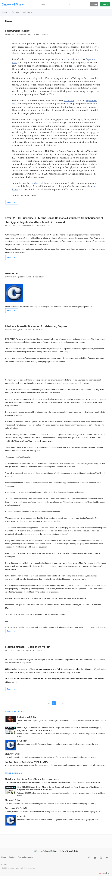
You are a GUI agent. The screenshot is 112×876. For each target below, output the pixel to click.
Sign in (94, 4)
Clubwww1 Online (12, 754)
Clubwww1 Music (13, 4)
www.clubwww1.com (55, 238)
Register (104, 4)
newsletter (11, 273)
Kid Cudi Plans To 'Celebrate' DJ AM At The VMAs (26, 762)
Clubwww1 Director (26, 34)
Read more (12, 202)
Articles (27, 12)
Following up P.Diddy (17, 31)
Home (4, 12)
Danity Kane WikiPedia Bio (16, 808)
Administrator (25, 277)
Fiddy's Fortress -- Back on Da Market (27, 646)
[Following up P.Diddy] (11, 719)
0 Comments (43, 34)
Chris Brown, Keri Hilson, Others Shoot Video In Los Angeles (32, 779)
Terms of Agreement (26, 857)
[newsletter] (11, 745)
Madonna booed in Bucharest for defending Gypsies (36, 326)
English (104, 873)
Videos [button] (15, 12)
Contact (12, 857)
